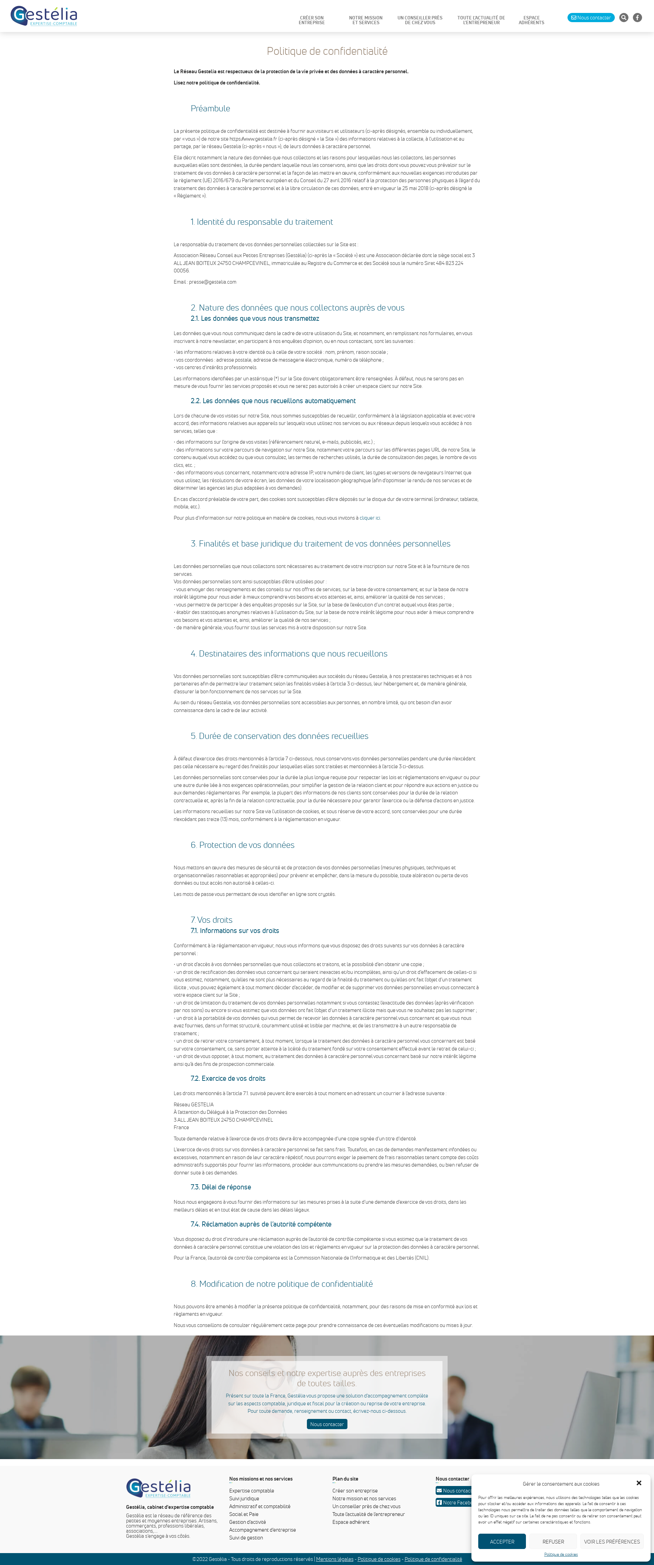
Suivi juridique (244, 1498)
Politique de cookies (561, 1554)
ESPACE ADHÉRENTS (531, 20)
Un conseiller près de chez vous (366, 1506)
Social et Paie (244, 1514)
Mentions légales (335, 1558)
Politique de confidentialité (433, 1558)
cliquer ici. (370, 517)
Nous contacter (327, 1424)
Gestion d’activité (247, 1521)
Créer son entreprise (355, 1490)
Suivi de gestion (246, 1537)
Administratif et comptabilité (260, 1506)
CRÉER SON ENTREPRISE (312, 20)
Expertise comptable (251, 1490)
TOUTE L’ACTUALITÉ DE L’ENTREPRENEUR (481, 20)
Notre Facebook (460, 1502)
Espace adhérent (351, 1521)
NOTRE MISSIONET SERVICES (366, 20)
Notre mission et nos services (364, 1498)
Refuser (553, 1541)
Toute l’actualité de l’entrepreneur (368, 1514)
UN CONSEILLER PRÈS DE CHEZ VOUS (420, 20)
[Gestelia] (43, 16)
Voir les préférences (612, 1541)
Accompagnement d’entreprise (262, 1529)
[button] (640, 1484)
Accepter (502, 1541)
